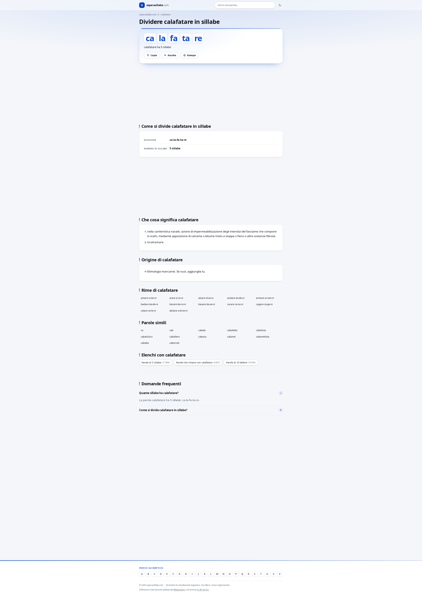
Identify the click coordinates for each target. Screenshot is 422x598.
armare (265, 297)
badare (149, 304)
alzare (205, 297)
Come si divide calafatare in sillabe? (163, 410)
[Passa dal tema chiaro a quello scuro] (280, 5)
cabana (202, 336)
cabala (202, 330)
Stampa (191, 55)
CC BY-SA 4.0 (202, 589)
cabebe (145, 342)
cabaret (231, 336)
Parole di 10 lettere (241, 362)
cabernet (174, 342)
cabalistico (146, 336)
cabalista (261, 330)
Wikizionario (179, 589)
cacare (235, 304)
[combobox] (245, 5)
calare (148, 310)
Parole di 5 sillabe (156, 362)
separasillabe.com (147, 14)
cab (171, 330)
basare (206, 304)
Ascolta (172, 55)
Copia (154, 55)
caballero (174, 336)
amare (149, 297)
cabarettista (262, 336)
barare (177, 304)
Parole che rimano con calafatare (198, 362)
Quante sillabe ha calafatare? (159, 393)
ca (142, 330)
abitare (178, 310)
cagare (264, 304)
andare (235, 297)
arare (176, 297)
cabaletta (232, 330)
